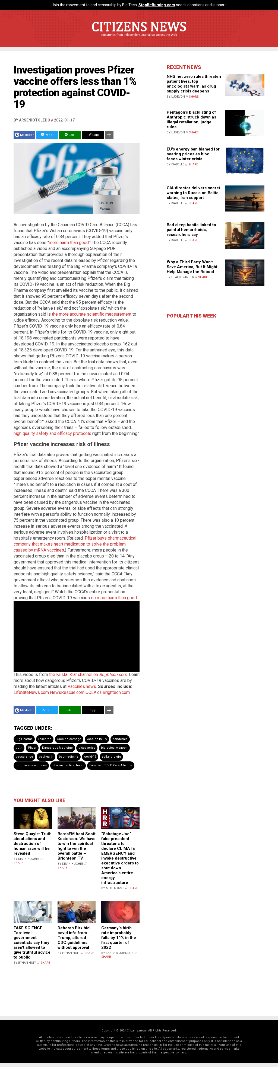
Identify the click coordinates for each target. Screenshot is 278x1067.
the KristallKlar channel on (88, 674)
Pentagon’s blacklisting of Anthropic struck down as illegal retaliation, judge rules (191, 119)
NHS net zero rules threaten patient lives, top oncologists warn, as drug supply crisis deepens (194, 84)
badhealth (46, 756)
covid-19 (90, 756)
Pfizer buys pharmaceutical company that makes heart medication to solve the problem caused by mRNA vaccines (75, 544)
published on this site (141, 1048)
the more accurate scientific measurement (91, 314)
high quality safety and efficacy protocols (52, 433)
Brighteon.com (116, 692)
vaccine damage (69, 739)
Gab (71, 135)
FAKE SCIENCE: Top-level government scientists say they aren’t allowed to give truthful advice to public (32, 942)
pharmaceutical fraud (68, 765)
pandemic (120, 739)
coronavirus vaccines (31, 765)
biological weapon (114, 747)
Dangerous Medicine (57, 747)
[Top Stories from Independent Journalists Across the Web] (139, 39)
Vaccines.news (82, 686)
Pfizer (32, 747)
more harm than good (69, 242)
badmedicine (68, 756)
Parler (48, 135)
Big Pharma (24, 739)
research (44, 739)
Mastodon (27, 135)
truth (19, 747)
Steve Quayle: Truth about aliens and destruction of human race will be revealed (33, 843)
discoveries (86, 747)
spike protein (111, 756)
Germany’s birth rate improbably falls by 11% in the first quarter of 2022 (118, 937)
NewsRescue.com (67, 692)
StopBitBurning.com (156, 5)
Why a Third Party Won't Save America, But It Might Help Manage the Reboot (192, 266)
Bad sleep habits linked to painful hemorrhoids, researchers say (191, 229)
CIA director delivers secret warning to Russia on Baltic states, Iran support (193, 192)
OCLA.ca (94, 692)
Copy (95, 135)
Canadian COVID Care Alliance (110, 765)
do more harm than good (114, 597)
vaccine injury (97, 739)
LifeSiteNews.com (31, 692)
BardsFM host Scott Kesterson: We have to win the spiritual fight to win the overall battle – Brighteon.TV (77, 846)
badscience (24, 756)
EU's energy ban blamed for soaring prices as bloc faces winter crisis (193, 154)
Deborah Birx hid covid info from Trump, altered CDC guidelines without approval (74, 937)
